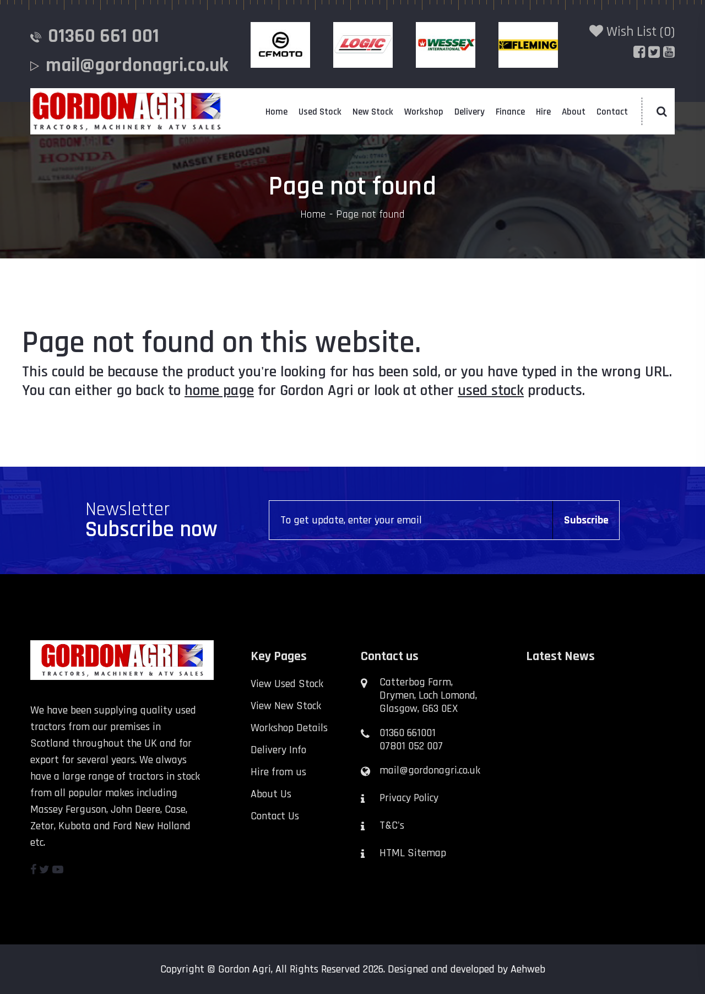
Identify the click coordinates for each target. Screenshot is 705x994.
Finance (510, 111)
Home (276, 111)
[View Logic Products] (366, 45)
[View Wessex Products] (449, 45)
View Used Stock (287, 684)
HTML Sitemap (412, 853)
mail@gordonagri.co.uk (137, 65)
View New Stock (286, 706)
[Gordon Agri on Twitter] (44, 870)
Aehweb (528, 969)
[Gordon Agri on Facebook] (33, 870)
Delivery (469, 111)
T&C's (391, 825)
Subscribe (586, 520)
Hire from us (278, 772)
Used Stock (320, 111)
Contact (612, 111)
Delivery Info (278, 750)
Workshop (423, 111)
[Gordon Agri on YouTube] (57, 870)
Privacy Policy (408, 797)
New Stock (372, 111)
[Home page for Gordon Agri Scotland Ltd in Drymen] (126, 111)
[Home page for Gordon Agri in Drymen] (132, 660)
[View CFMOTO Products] (284, 45)
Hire (543, 111)
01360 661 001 (103, 36)
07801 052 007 (411, 746)
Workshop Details (289, 728)
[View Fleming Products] (531, 45)
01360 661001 (407, 732)
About (573, 111)
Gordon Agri (244, 969)
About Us (271, 794)
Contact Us (275, 816)
